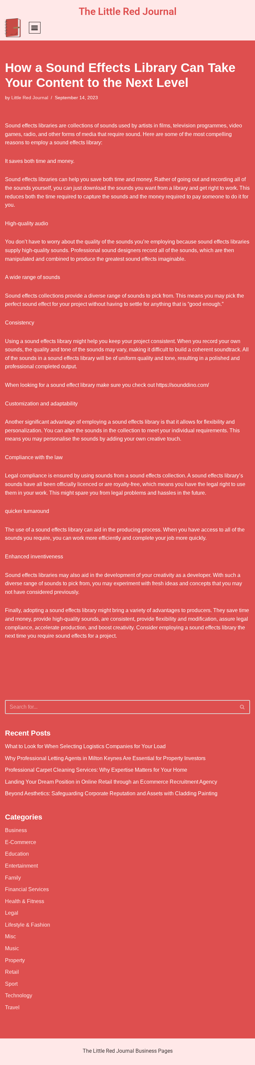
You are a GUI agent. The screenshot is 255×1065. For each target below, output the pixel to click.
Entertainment (21, 866)
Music (12, 948)
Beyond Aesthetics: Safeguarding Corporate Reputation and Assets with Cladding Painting (111, 793)
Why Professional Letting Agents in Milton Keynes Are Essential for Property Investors (105, 758)
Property (15, 960)
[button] (35, 28)
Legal (11, 913)
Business (16, 830)
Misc (10, 936)
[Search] (242, 707)
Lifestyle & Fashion (27, 925)
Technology (18, 995)
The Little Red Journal (128, 11)
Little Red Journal (29, 97)
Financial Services (27, 889)
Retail (12, 972)
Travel (12, 1007)
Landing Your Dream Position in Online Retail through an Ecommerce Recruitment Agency (111, 782)
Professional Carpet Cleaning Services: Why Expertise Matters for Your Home (96, 770)
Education (17, 854)
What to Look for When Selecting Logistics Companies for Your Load (85, 746)
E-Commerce (20, 842)
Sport (11, 984)
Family (13, 878)
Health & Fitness (24, 901)
